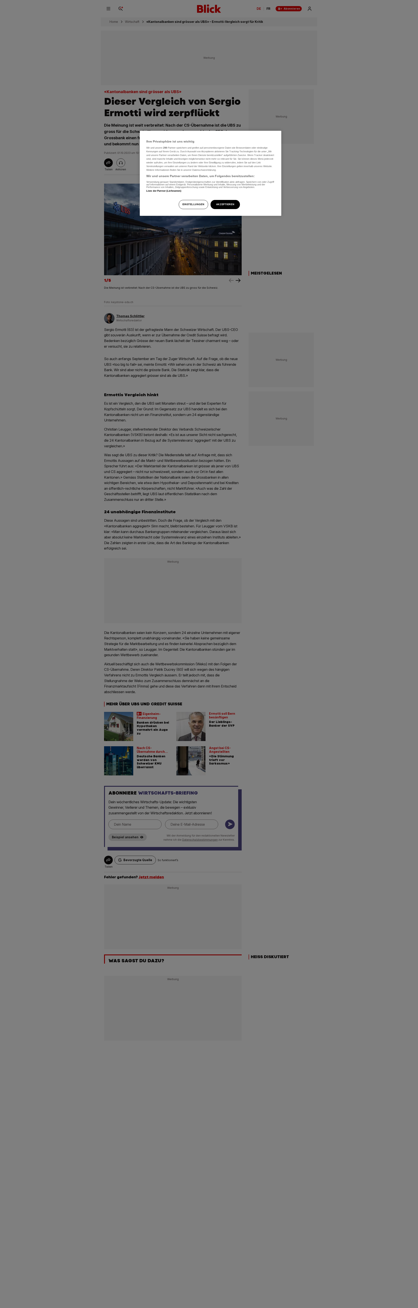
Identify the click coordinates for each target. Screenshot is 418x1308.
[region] (210, 173)
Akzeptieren (225, 204)
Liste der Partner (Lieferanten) (164, 190)
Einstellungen (193, 204)
